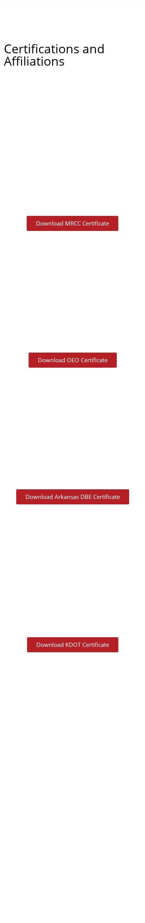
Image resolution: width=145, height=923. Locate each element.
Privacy (91, 897)
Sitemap (120, 897)
